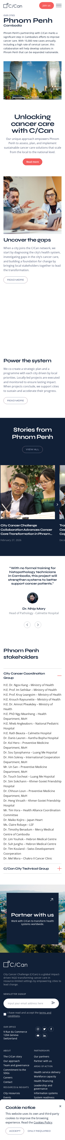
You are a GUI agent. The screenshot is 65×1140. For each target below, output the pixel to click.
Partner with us (43, 1061)
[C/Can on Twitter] (44, 1029)
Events (7, 1097)
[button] (27, 625)
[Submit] (53, 1003)
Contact (7, 1082)
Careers (7, 1077)
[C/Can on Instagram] (38, 1029)
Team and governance (16, 1065)
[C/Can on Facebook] (51, 1029)
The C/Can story (12, 1056)
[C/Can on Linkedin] (44, 1035)
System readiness (44, 1097)
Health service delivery (47, 1072)
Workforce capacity (45, 1076)
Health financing (43, 1081)
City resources (11, 1093)
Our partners (41, 1056)
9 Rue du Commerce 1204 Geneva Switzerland (15, 1035)
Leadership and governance (43, 1087)
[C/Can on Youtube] (38, 1035)
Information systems (46, 1093)
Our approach (11, 1061)
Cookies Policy (43, 1122)
